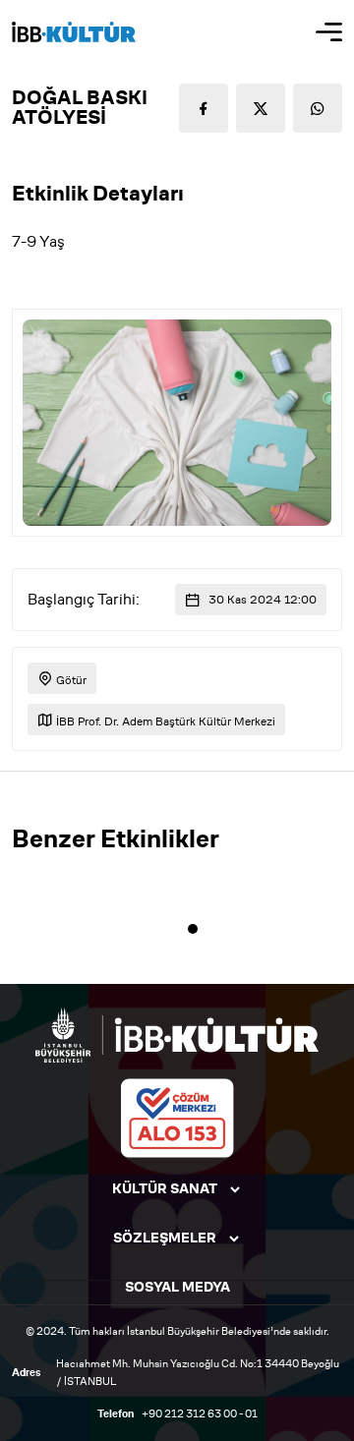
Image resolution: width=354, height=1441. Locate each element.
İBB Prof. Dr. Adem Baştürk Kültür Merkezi (164, 721)
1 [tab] (193, 929)
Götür (70, 679)
